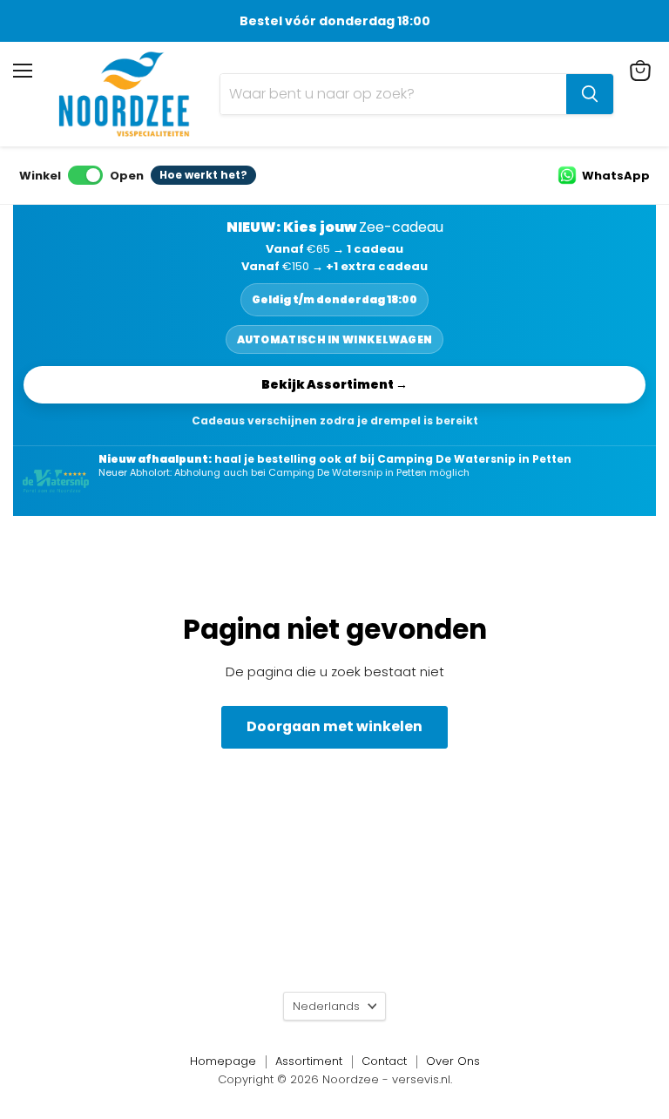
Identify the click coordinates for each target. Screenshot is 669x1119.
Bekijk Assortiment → (334, 384)
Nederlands (326, 1006)
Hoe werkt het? (203, 174)
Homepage (223, 1061)
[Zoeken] (589, 94)
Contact (384, 1061)
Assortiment (308, 1061)
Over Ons (453, 1061)
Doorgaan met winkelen (334, 726)
